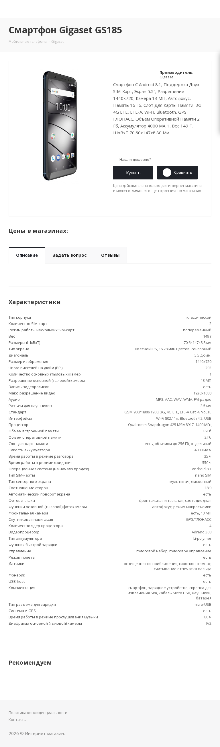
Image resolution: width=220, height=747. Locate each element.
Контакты (18, 719)
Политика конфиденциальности (38, 712)
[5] (137, 74)
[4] (132, 74)
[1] (116, 74)
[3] (126, 74)
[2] (121, 74)
